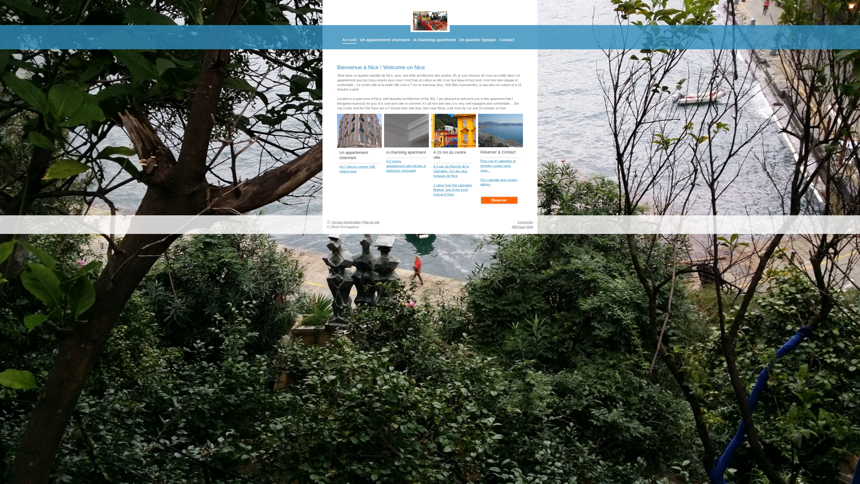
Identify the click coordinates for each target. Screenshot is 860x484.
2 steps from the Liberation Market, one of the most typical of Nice (452, 190)
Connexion (525, 222)
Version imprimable (346, 222)
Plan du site (371, 222)
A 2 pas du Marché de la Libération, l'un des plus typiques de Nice (451, 171)
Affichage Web (522, 227)
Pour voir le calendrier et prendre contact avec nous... (498, 165)
